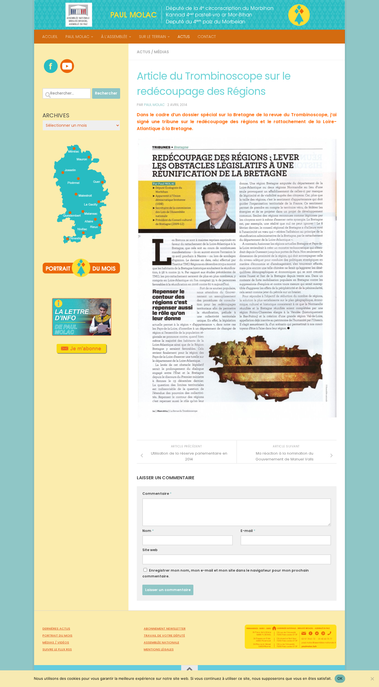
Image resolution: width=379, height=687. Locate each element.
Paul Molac (154, 104)
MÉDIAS (161, 52)
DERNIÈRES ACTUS (56, 628)
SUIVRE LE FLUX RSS (57, 649)
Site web (150, 549)
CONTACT (207, 36)
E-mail (248, 530)
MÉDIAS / (49, 642)
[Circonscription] (81, 241)
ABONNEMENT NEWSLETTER (165, 628)
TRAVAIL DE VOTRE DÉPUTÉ (164, 635)
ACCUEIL (50, 36)
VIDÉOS (63, 642)
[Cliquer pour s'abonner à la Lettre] (81, 352)
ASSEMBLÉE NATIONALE (161, 642)
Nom (148, 530)
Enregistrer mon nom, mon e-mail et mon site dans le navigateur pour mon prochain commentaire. (225, 573)
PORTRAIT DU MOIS (57, 635)
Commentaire (156, 493)
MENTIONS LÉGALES (159, 649)
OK (340, 678)
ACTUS (184, 36)
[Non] (372, 678)
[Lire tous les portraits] (81, 274)
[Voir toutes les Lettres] (81, 334)
